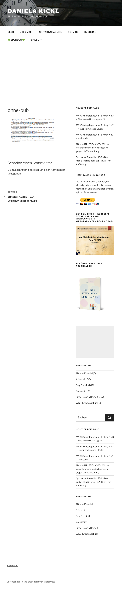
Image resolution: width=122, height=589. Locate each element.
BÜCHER (89, 32)
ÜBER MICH (26, 32)
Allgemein (81, 379)
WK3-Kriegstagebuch (87, 403)
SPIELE (35, 39)
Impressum (12, 565)
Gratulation (81, 391)
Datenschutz (13, 581)
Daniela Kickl (33, 11)
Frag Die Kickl (83, 385)
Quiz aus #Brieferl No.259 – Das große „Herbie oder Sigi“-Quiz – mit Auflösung (93, 161)
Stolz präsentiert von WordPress (38, 581)
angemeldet (26, 169)
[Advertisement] (61, 69)
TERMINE (73, 32)
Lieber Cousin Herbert (87, 397)
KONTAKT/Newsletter (50, 32)
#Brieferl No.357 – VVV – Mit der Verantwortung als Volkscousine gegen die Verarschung (92, 148)
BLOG (11, 32)
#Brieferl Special (84, 373)
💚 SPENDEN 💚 (16, 39)
